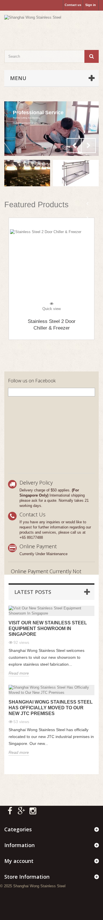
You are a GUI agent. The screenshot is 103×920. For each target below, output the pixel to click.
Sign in (90, 5)
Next (88, 145)
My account (18, 860)
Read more (19, 673)
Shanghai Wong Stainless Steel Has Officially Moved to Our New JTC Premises (51, 708)
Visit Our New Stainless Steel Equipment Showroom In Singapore (48, 628)
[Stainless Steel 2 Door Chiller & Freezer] (51, 265)
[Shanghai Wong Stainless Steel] (51, 25)
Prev (74, 145)
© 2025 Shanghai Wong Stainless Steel (33, 886)
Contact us (73, 5)
